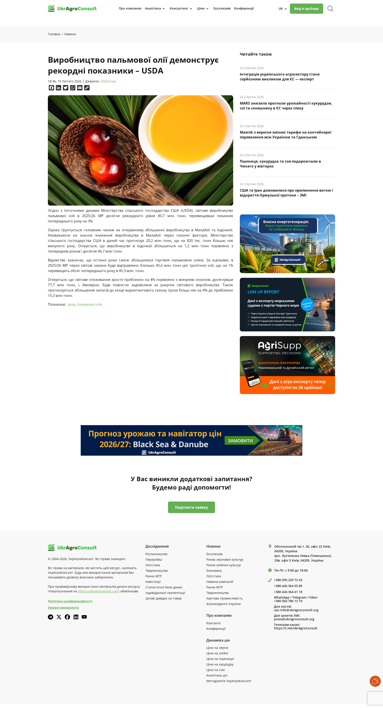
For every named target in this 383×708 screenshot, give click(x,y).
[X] (59, 617)
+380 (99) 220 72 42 (288, 580)
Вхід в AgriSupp (306, 8)
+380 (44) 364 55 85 (288, 586)
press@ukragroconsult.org (294, 619)
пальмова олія (89, 304)
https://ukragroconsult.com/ (98, 591)
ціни (71, 304)
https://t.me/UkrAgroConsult (295, 628)
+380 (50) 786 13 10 (288, 601)
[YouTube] (84, 617)
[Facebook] (67, 617)
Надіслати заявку (191, 507)
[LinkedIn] (75, 617)
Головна (54, 34)
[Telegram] (50, 617)
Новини (70, 34)
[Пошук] (330, 8)
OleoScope (108, 81)
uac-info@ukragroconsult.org (296, 610)
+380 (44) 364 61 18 (288, 592)
